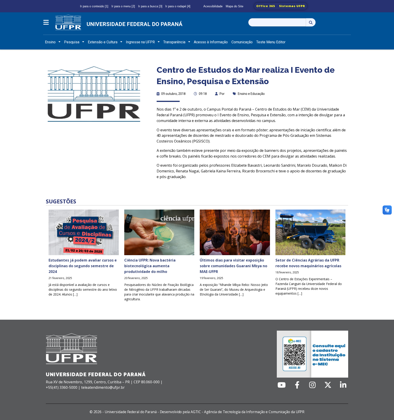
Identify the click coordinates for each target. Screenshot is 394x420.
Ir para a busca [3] (150, 6)
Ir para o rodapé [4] (177, 6)
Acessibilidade (213, 6)
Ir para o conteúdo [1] (94, 6)
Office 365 (265, 6)
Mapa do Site (234, 6)
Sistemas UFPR (292, 6)
